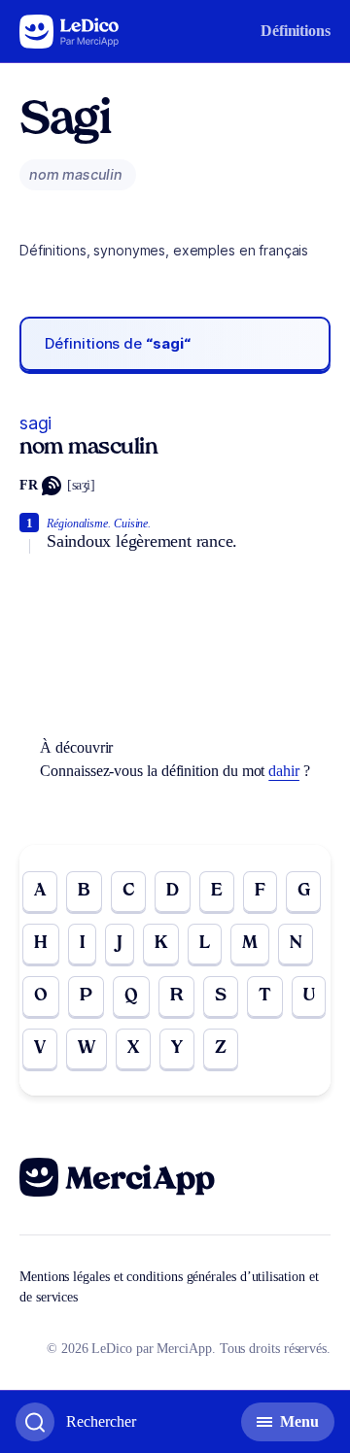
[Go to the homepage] (69, 32)
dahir (283, 770)
